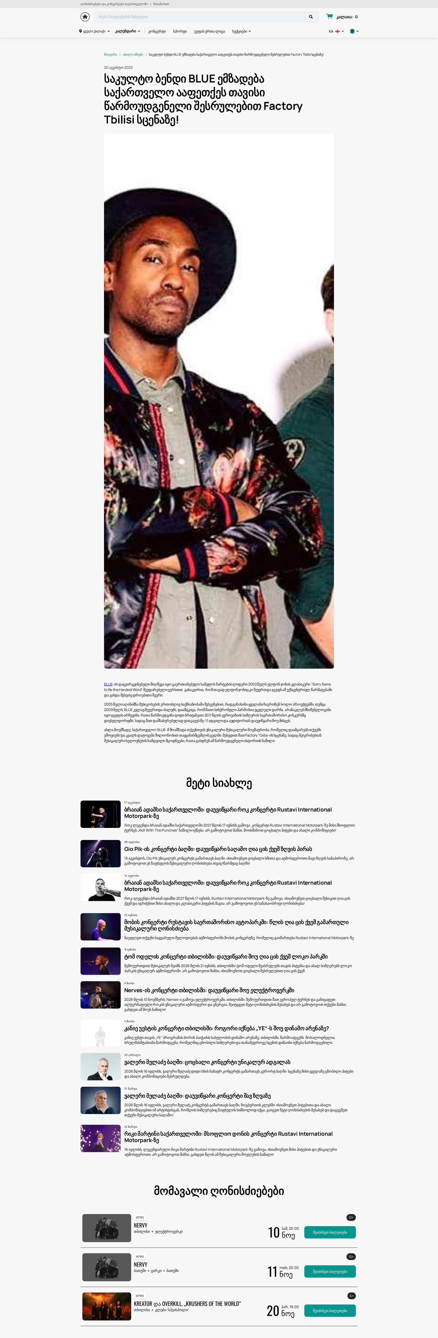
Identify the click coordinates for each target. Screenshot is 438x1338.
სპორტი (180, 31)
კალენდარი (125, 31)
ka (331, 31)
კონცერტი (157, 31)
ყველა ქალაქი (94, 31)
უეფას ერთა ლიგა (209, 31)
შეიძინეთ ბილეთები (330, 1232)
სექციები (239, 31)
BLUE (108, 684)
